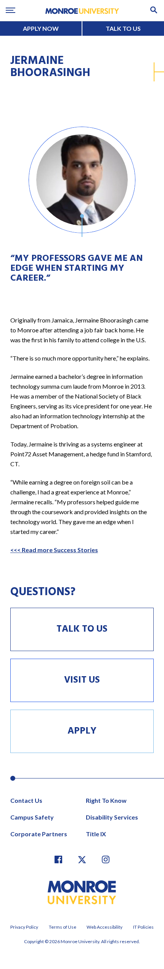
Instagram (105, 859)
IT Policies (143, 927)
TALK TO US (123, 28)
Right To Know (106, 800)
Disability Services (112, 817)
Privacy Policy (24, 927)
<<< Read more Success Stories (54, 549)
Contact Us (26, 800)
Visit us (82, 680)
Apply (82, 731)
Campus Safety (32, 817)
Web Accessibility (104, 927)
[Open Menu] (10, 10)
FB (58, 859)
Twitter (82, 859)
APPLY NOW (41, 28)
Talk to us (82, 629)
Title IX (96, 833)
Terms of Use (62, 927)
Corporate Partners (38, 833)
